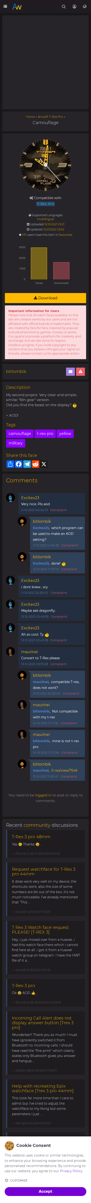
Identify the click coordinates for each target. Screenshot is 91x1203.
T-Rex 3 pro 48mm (31, 836)
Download (47, 298)
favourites (65, 234)
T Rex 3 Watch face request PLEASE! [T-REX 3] (40, 930)
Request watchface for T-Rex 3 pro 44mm (43, 872)
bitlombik (16, 371)
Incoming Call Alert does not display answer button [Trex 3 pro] (43, 1023)
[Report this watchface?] (80, 372)
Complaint (58, 510)
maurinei (29, 652)
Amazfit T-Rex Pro (50, 116)
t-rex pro (45, 433)
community (37, 825)
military (16, 443)
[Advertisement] (45, 62)
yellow (65, 433)
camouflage (20, 433)
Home (30, 116)
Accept (45, 1191)
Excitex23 (30, 498)
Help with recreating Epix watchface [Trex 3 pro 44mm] (43, 1088)
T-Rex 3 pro (23, 985)
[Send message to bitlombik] (70, 372)
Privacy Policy (71, 1171)
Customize (19, 1180)
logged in (43, 795)
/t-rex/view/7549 (64, 770)
